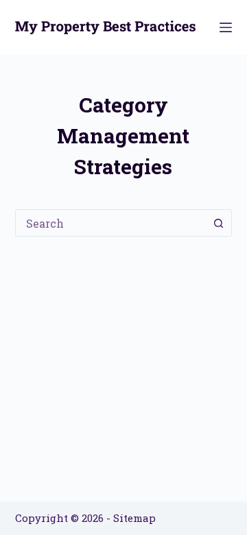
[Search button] (218, 223)
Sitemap (134, 518)
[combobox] (111, 223)
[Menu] (226, 27)
